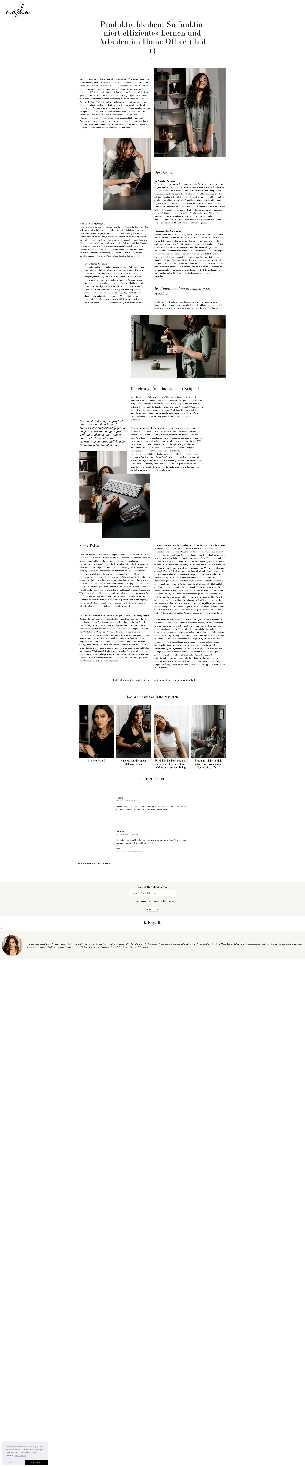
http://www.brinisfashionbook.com (129, 851)
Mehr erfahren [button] (20, 1455)
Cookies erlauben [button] (36, 1463)
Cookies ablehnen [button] (13, 1463)
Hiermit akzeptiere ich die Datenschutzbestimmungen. (153, 901)
